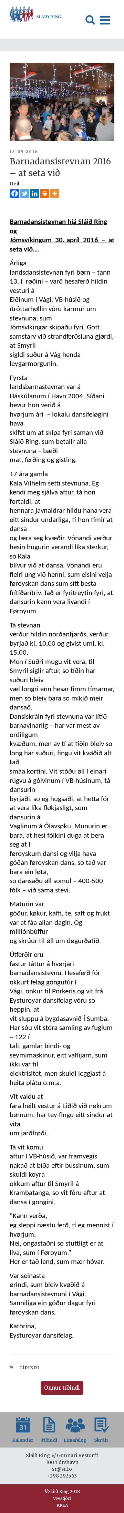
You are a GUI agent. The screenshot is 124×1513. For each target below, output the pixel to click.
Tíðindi (29, 1367)
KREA (62, 1505)
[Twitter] (24, 193)
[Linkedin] (34, 193)
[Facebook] (14, 193)
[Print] (44, 193)
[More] (54, 193)
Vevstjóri (62, 1498)
